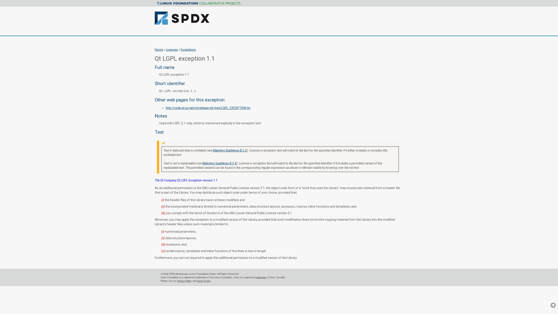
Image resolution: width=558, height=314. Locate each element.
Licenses (172, 49)
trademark (260, 277)
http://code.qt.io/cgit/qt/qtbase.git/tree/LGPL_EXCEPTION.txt (208, 108)
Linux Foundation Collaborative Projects (198, 3)
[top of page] (553, 307)
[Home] (205, 16)
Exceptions (188, 49)
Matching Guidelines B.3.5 (230, 150)
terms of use (203, 281)
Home (159, 49)
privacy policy (184, 281)
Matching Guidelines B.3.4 (219, 163)
